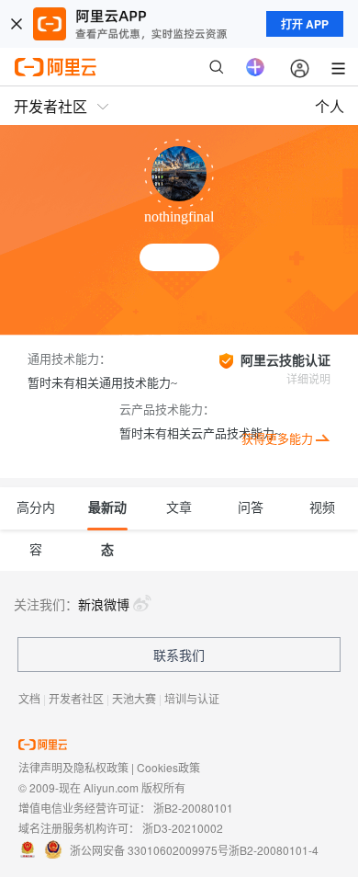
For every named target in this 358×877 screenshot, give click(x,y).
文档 (29, 698)
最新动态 (107, 515)
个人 (329, 106)
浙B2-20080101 (193, 807)
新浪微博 (103, 604)
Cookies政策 (168, 767)
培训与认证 (191, 698)
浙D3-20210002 (182, 828)
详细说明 (308, 379)
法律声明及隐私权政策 (73, 767)
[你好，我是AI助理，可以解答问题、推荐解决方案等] (255, 67)
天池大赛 (134, 698)
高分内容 (36, 515)
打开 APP (305, 24)
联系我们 (179, 654)
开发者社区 (76, 698)
